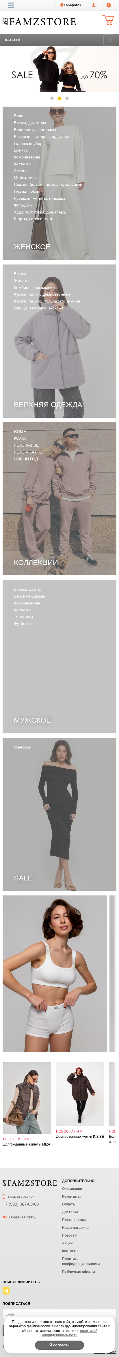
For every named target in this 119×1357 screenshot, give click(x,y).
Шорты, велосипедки (33, 218)
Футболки (23, 205)
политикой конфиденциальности (69, 1333)
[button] (11, 5)
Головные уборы (29, 143)
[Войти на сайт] (108, 5)
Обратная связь (22, 1217)
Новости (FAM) (17, 1139)
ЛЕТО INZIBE (26, 445)
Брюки (20, 273)
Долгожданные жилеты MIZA (26, 1144)
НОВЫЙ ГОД (26, 459)
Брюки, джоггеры (30, 122)
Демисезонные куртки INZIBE (80, 1137)
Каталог (13, 40)
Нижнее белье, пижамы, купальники (48, 184)
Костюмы (22, 164)
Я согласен (59, 1345)
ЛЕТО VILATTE (28, 452)
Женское (22, 747)
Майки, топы (26, 177)
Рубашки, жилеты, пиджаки (39, 198)
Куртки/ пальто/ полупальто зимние (47, 301)
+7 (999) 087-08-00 (21, 1204)
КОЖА (20, 438)
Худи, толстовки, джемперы (40, 212)
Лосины (21, 171)
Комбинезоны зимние (34, 287)
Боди (18, 116)
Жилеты (21, 280)
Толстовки (23, 616)
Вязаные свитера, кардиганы (41, 136)
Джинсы (21, 150)
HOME (20, 431)
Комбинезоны (27, 157)
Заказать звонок (20, 1197)
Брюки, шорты (27, 589)
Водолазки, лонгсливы (35, 129)
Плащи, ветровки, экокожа (39, 308)
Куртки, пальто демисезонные (42, 294)
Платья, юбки (26, 191)
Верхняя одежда (29, 596)
